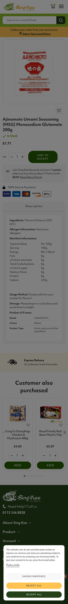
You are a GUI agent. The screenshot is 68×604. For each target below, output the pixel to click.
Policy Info (13, 565)
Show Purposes (34, 576)
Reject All (34, 585)
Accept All (34, 594)
